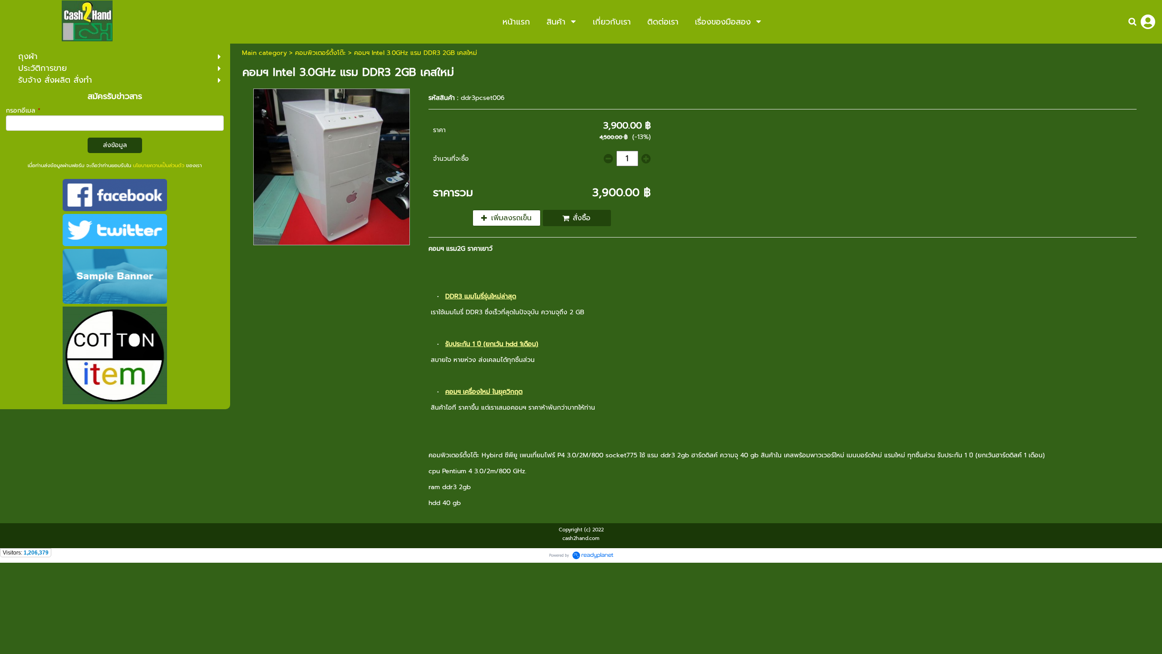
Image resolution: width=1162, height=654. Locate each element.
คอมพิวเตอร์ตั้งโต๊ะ (320, 53)
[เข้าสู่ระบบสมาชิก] (1148, 22)
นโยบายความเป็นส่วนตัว (158, 165)
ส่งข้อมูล (115, 145)
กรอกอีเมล (23, 110)
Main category (264, 53)
